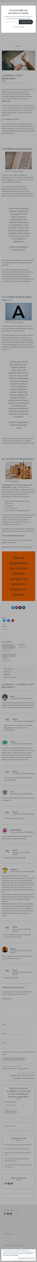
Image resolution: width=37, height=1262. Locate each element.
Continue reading (18, 27)
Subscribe (26, 22)
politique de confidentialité (11, 1255)
